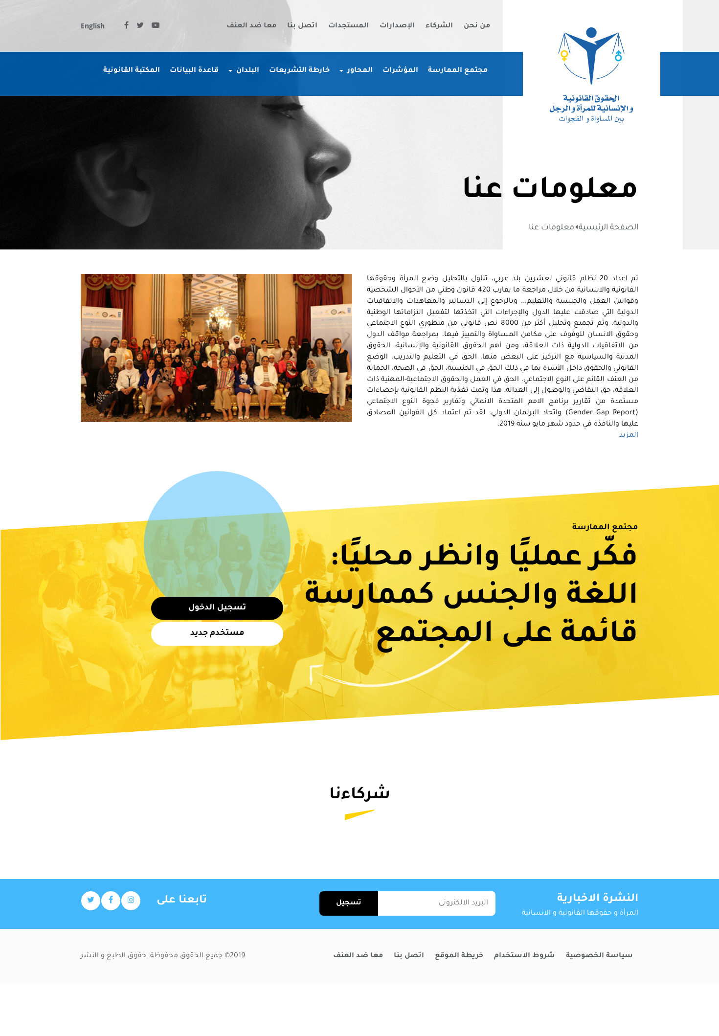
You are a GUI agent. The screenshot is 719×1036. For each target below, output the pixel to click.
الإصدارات (397, 26)
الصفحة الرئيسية (608, 228)
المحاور (360, 71)
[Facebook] (126, 27)
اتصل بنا (302, 26)
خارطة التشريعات (299, 71)
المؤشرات (400, 71)
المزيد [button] (628, 436)
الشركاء (439, 26)
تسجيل (348, 903)
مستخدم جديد (217, 633)
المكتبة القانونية (131, 71)
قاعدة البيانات (194, 71)
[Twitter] (140, 27)
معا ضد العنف (251, 26)
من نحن (477, 26)
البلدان (247, 71)
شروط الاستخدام (524, 956)
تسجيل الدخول (217, 608)
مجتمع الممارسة (458, 71)
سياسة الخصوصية (599, 956)
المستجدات (348, 26)
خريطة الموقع (459, 956)
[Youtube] (155, 27)
